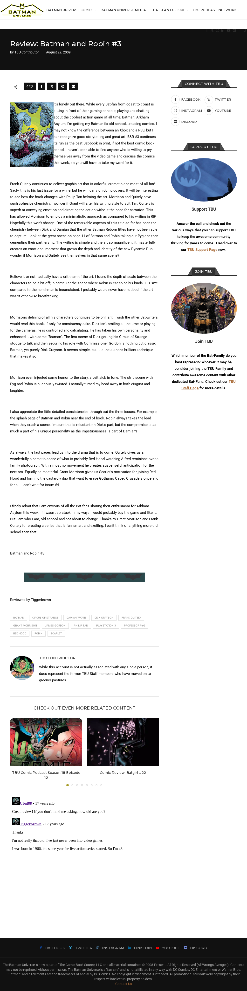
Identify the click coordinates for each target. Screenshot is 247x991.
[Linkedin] (222, 30)
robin (38, 633)
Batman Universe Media (123, 10)
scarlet (56, 633)
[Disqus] (84, 855)
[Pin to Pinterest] (62, 86)
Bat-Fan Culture (169, 10)
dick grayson (104, 617)
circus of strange (45, 617)
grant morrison (25, 625)
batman (18, 617)
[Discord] (234, 30)
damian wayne (76, 617)
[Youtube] (228, 30)
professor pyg (134, 625)
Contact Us (123, 984)
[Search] (244, 30)
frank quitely (131, 617)
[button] (17, 752)
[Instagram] (217, 30)
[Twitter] (212, 30)
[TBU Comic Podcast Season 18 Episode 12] (46, 742)
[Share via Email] (73, 86)
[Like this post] (31, 86)
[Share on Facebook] (41, 86)
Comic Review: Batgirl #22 (123, 772)
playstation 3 (106, 625)
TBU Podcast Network (214, 10)
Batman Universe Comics (70, 10)
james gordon (55, 625)
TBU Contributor (26, 52)
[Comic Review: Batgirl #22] (123, 742)
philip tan (81, 625)
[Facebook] (207, 30)
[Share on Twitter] (51, 86)
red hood (19, 633)
